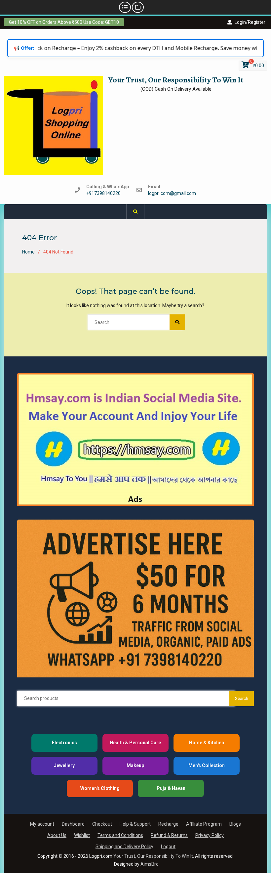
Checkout (102, 824)
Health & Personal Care (135, 742)
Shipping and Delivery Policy (124, 846)
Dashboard (73, 824)
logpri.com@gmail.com (172, 193)
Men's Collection (206, 765)
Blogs (235, 824)
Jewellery (64, 765)
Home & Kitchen (206, 742)
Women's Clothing (100, 788)
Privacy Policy (209, 835)
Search (241, 698)
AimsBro (149, 864)
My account (42, 824)
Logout (168, 846)
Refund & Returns (169, 835)
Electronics (64, 742)
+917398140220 (103, 193)
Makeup (135, 765)
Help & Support (135, 824)
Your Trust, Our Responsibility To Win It (176, 79)
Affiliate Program (204, 824)
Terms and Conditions (120, 835)
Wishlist (82, 835)
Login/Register (250, 22)
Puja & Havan (171, 788)
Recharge (168, 824)
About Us (56, 835)
